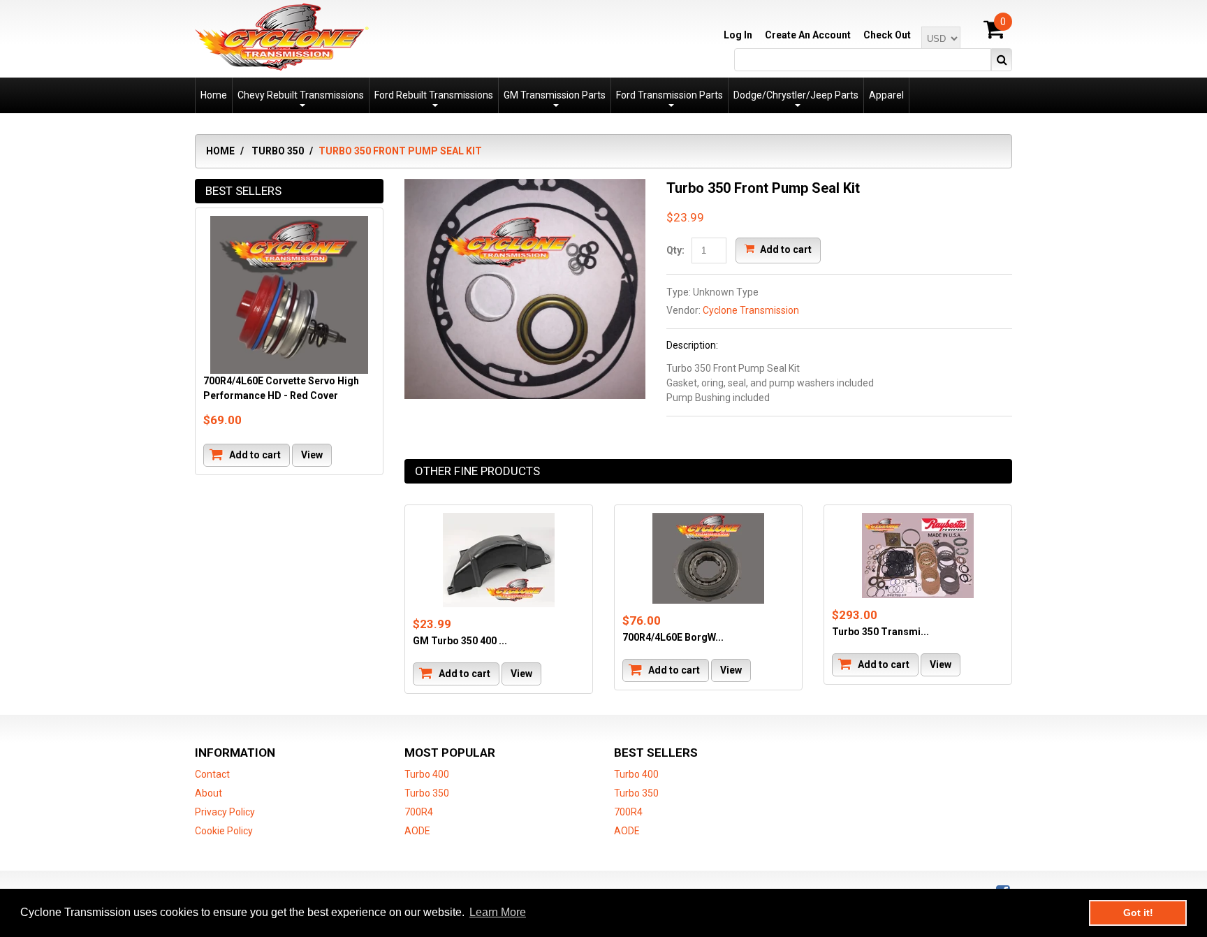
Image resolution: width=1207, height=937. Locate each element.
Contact (212, 774)
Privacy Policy (225, 812)
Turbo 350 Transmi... (880, 631)
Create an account (808, 35)
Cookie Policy (224, 830)
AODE (417, 830)
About (208, 793)
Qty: (675, 250)
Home (220, 151)
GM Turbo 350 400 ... (460, 640)
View (521, 673)
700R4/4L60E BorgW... (673, 637)
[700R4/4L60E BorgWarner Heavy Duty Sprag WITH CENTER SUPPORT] (708, 558)
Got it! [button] (1138, 912)
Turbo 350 (277, 151)
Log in (738, 35)
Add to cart (785, 248)
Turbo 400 (426, 774)
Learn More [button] (497, 912)
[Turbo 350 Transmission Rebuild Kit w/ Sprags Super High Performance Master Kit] (918, 555)
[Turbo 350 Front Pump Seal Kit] (524, 185)
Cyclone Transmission (751, 310)
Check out (887, 35)
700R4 (418, 812)
